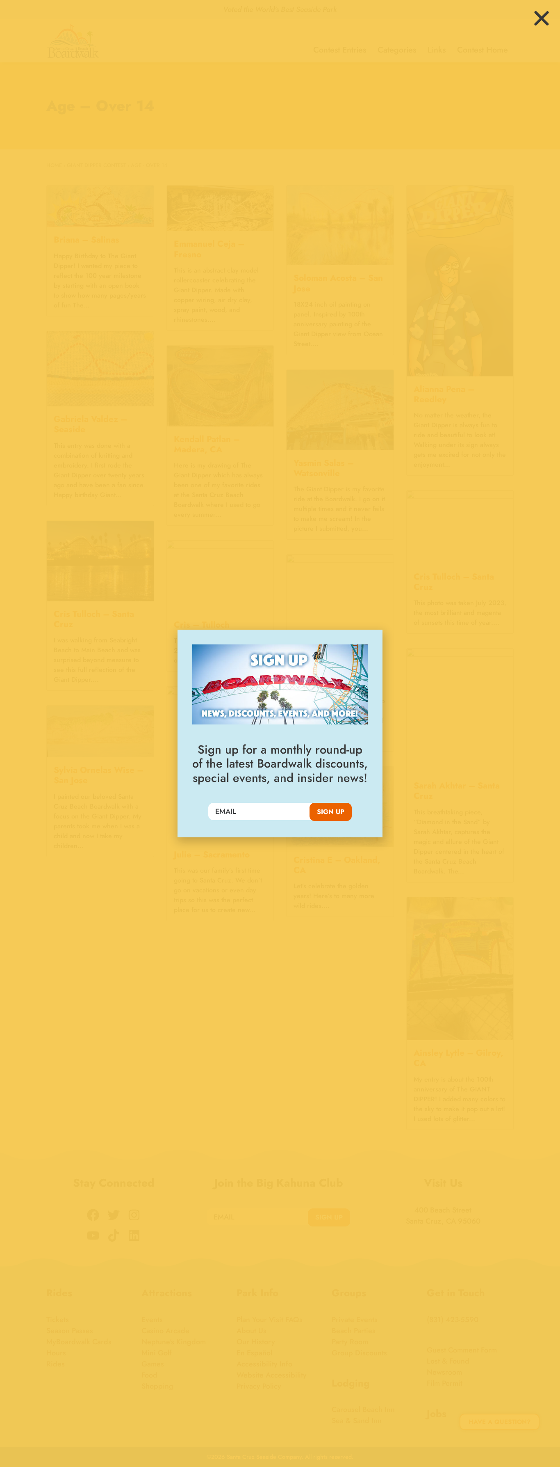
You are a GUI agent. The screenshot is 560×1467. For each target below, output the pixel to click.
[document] (280, 733)
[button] (541, 18)
